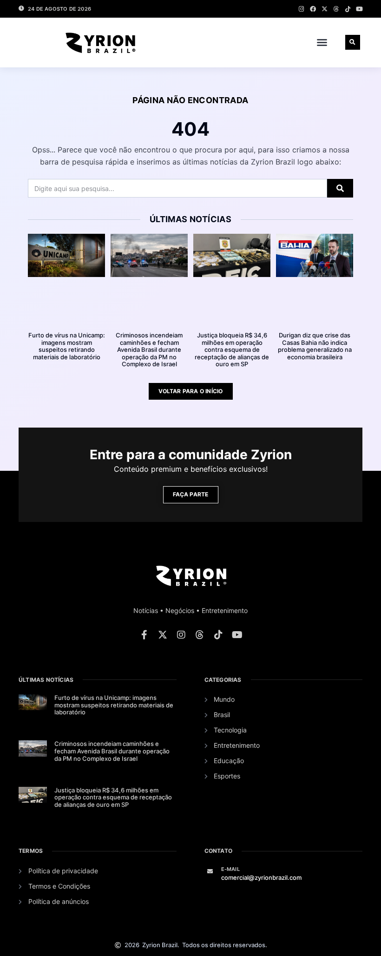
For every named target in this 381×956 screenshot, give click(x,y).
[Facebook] (313, 9)
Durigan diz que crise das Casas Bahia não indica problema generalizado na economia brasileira (315, 346)
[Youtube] (359, 9)
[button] (322, 42)
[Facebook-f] (144, 635)
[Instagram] (301, 9)
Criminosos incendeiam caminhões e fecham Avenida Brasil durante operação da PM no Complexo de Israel (149, 349)
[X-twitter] (325, 9)
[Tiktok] (348, 9)
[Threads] (336, 9)
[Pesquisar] (340, 188)
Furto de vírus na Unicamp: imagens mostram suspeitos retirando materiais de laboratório (66, 346)
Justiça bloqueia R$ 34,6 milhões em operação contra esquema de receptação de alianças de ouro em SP (232, 349)
